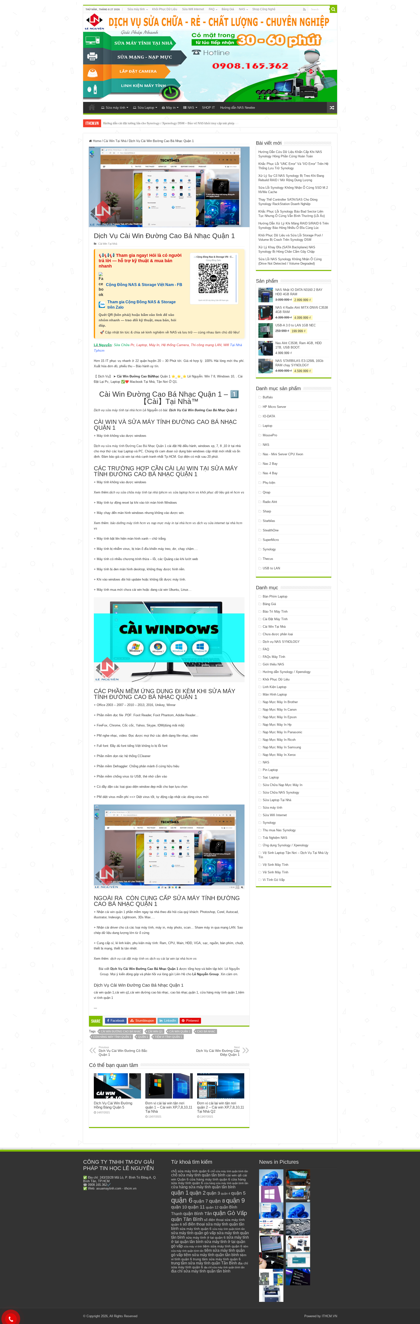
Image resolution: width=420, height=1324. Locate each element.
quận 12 (212, 1207)
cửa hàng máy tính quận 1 (112, 1036)
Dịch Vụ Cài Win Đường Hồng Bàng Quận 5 (113, 1105)
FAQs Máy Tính (274, 657)
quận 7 (200, 1201)
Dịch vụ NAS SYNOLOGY (281, 642)
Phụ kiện (269, 482)
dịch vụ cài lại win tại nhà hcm (171, 958)
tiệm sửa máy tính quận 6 (222, 1246)
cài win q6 (234, 1175)
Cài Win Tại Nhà (115, 141)
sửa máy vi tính (193, 1246)
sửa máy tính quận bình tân (228, 1228)
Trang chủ (92, 107)
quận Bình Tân (197, 1213)
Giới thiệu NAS (273, 664)
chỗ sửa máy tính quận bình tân (229, 1171)
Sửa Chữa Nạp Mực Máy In (282, 785)
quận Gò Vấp (230, 1213)
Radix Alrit (270, 502)
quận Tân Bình (187, 1219)
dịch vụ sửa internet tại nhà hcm (219, 523)
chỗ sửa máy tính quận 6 (190, 1171)
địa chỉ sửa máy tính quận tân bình (200, 1271)
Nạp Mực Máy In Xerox (279, 755)
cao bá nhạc (206, 1031)
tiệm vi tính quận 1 (168, 1036)
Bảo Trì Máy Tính (275, 611)
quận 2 (198, 1193)
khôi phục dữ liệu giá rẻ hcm (220, 492)
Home (96, 141)
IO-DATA (269, 416)
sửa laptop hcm (184, 492)
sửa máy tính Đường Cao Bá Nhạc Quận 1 (135, 446)
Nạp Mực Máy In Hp (277, 724)
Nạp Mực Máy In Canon (280, 709)
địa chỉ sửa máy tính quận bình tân (224, 1267)
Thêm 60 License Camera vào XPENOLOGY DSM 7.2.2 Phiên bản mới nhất (152, 123)
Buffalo (268, 397)
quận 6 (181, 1200)
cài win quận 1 (115, 912)
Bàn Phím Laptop (275, 596)
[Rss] (304, 9)
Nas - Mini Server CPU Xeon (283, 454)
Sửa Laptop (146, 107)
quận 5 (238, 1193)
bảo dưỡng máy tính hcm (128, 523)
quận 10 (179, 1206)
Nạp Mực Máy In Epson (280, 717)
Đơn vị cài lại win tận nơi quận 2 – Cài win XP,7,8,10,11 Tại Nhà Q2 (220, 1107)
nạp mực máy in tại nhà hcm (171, 523)
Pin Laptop (270, 770)
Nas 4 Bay (270, 473)
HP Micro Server (274, 407)
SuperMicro (271, 540)
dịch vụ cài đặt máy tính (127, 958)
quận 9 (235, 1200)
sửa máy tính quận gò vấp (193, 1233)
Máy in (170, 107)
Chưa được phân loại (278, 634)
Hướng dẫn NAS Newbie (237, 107)
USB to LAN (271, 568)
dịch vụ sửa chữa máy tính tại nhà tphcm (138, 492)
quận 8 (217, 1201)
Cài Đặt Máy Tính (275, 619)
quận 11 (196, 1206)
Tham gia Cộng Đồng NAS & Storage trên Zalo (141, 304)
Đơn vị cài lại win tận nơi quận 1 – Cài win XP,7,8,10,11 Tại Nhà (168, 1107)
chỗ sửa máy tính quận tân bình (198, 1175)
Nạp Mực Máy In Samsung (282, 747)
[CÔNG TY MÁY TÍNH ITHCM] (210, 57)
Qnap (266, 492)
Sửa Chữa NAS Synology (281, 792)
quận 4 (225, 1193)
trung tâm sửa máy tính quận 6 (217, 1259)
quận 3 (213, 1193)
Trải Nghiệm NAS (275, 838)
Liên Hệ (180, 974)
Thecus (268, 559)
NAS (242, 9)
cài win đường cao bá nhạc (121, 1031)
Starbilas (269, 521)
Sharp (267, 511)
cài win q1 (155, 1031)
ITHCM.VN (329, 1316)
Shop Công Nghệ (263, 9)
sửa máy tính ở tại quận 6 (206, 1237)
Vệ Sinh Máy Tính (275, 865)
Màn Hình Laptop (275, 694)
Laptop (267, 426)
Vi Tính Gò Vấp (274, 880)
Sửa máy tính (136, 9)
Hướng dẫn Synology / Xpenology (287, 672)
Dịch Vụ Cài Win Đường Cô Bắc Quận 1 (123, 1051)
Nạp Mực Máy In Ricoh (279, 740)
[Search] (333, 9)
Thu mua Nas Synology (279, 830)
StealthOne (271, 530)
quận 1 (143, 1036)
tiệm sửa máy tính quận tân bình (211, 1255)
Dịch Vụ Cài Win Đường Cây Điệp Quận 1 (218, 1051)
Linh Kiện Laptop (274, 687)
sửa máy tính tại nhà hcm (123, 410)
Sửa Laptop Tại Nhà (277, 800)
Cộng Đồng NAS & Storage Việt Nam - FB (144, 285)
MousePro (270, 435)
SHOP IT (208, 107)
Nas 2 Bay (270, 463)
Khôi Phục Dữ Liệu (164, 9)
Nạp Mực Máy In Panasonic (282, 732)
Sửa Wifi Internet (193, 9)
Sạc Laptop (271, 777)
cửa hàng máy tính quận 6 (210, 1179)
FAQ (211, 9)
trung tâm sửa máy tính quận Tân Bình (204, 1263)
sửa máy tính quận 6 (195, 1229)
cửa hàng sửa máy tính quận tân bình (203, 1187)
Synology (269, 549)
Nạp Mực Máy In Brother (280, 702)
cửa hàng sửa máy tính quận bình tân (226, 1183)
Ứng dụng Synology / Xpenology (285, 845)
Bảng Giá (228, 9)
